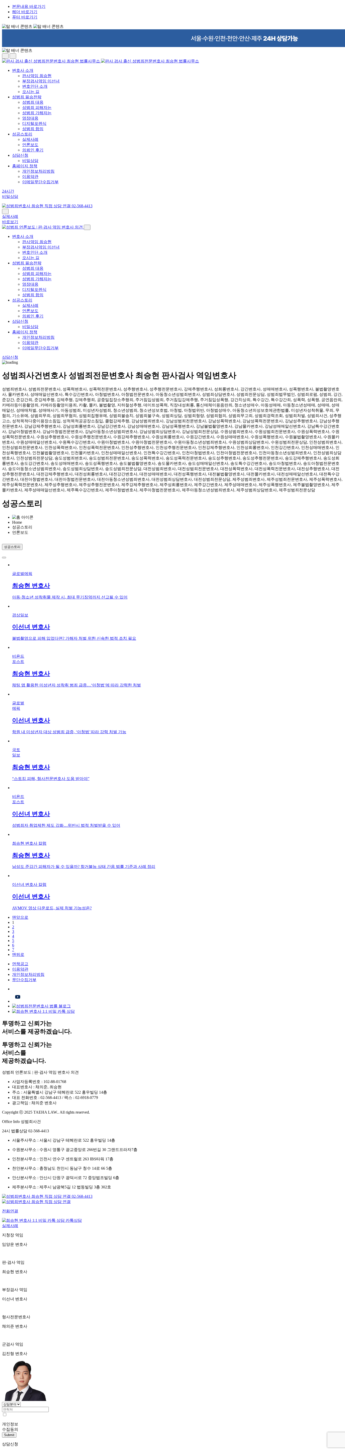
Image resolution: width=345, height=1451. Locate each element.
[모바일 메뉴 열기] (5, 211)
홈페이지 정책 (24, 166)
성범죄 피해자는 (37, 107)
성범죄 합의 (32, 129)
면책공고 (20, 964)
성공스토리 (22, 134)
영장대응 (30, 118)
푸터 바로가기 (24, 17)
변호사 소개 (22, 70)
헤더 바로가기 (24, 12)
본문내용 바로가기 (28, 6)
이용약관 (30, 176)
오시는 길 (30, 91)
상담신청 (20, 155)
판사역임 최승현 (37, 76)
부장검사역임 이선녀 (41, 81)
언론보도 (30, 145)
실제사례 (30, 139)
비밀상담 (30, 160)
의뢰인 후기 (32, 150)
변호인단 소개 (34, 86)
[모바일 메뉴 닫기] (87, 227)
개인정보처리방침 (38, 171)
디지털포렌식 (34, 123)
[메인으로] (100, 61)
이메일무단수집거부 (40, 182)
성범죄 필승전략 (26, 97)
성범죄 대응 (32, 102)
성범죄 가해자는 (37, 113)
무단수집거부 (24, 980)
